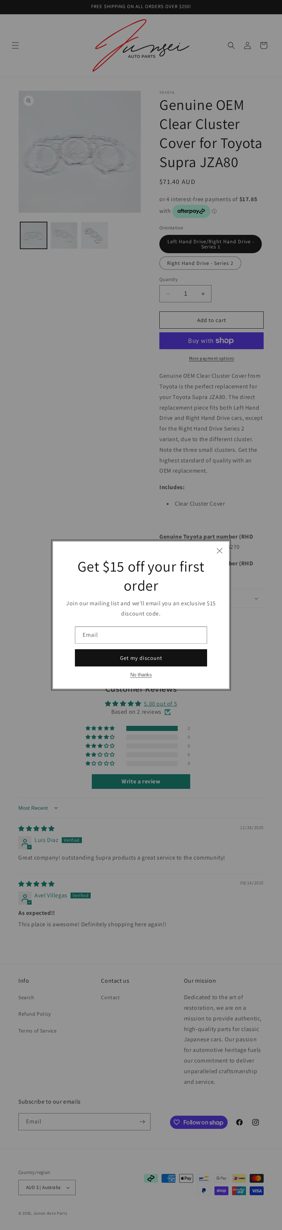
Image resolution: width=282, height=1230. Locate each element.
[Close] (219, 550)
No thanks (141, 674)
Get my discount (141, 657)
